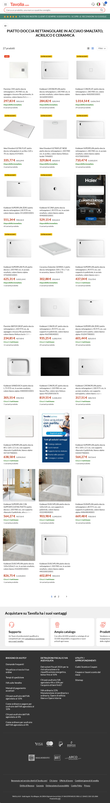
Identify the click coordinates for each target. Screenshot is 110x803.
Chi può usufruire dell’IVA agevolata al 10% (18, 697)
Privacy (87, 785)
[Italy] (98, 4)
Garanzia (40, 785)
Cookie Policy (76, 785)
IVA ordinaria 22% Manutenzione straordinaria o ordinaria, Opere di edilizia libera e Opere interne (55, 694)
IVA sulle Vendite (14, 682)
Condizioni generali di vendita (87, 780)
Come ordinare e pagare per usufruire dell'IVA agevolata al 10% (20, 706)
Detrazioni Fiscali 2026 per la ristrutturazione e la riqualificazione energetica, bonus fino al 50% (54, 671)
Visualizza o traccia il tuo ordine (17, 670)
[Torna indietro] (6, 26)
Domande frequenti (15, 664)
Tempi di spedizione (15, 677)
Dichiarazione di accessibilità (57, 785)
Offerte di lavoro (66, 780)
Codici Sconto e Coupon (86, 667)
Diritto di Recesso (27, 785)
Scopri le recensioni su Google (63, 16)
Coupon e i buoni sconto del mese (88, 673)
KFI (59, 799)
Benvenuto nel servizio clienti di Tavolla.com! (29, 780)
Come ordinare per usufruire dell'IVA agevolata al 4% (19, 723)
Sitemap (79, 680)
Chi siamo (53, 780)
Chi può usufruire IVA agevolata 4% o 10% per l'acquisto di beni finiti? (52, 682)
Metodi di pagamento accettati (16, 689)
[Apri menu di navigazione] (5, 4)
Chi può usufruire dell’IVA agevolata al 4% (18, 715)
